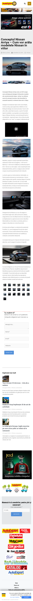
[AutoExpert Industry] (16, 573)
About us (16, 587)
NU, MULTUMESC (14, 597)
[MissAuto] (21, 557)
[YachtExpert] (9, 557)
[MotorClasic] (16, 552)
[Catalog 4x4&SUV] (16, 567)
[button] (25, 4)
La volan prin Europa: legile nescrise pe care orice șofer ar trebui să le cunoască (15, 428)
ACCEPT (26, 597)
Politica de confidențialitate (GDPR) (16, 590)
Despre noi (16, 585)
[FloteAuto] (16, 536)
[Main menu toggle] (29, 3)
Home (16, 583)
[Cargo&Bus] (16, 546)
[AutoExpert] (10, 531)
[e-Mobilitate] (16, 562)
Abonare (16, 514)
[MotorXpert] (16, 541)
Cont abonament (16, 507)
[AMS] (25, 531)
